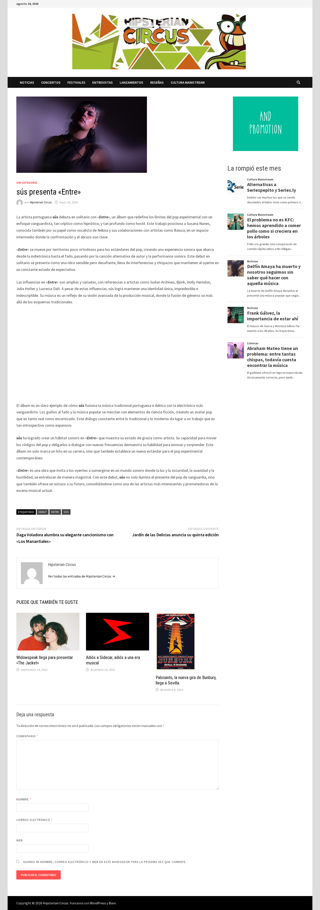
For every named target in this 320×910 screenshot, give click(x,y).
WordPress (98, 903)
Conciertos (51, 82)
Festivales (76, 82)
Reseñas (157, 82)
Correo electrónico (34, 820)
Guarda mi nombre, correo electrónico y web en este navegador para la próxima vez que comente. (105, 862)
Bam (112, 903)
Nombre (23, 799)
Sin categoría (26, 183)
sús (66, 512)
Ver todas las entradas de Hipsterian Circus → (81, 576)
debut (43, 512)
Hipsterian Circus (41, 202)
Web (19, 840)
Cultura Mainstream (188, 82)
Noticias (27, 82)
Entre (55, 512)
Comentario (27, 736)
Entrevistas (102, 82)
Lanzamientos (131, 82)
